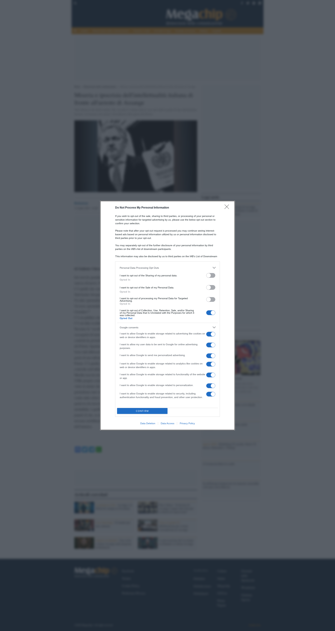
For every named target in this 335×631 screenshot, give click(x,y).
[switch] (210, 275)
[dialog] (167, 315)
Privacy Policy (187, 423)
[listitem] (167, 268)
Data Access (167, 423)
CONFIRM (142, 411)
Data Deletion (147, 423)
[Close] (228, 208)
